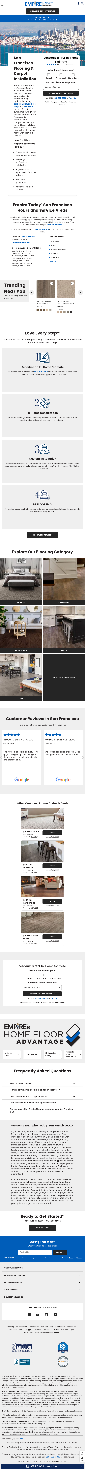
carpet (17, 104)
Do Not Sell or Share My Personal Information (41, 1332)
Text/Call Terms (47, 1327)
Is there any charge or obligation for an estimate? (35, 1089)
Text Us (72, 98)
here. (22, 1438)
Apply (52, 833)
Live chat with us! (21, 242)
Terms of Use (34, 1327)
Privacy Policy (21, 1327)
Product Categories (14, 1275)
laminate (28, 106)
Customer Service (13, 1268)
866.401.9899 (28, 236)
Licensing (10, 1327)
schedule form (42, 229)
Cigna (72, 1329)
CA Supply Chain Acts (51, 1329)
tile (34, 104)
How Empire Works (13, 1297)
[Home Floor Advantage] (42, 1035)
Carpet (48, 78)
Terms (71, 1258)
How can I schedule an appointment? (28, 1096)
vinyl (16, 106)
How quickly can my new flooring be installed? (33, 1102)
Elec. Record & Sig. (16, 1329)
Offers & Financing (13, 1282)
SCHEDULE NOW (42, 1228)
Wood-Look (61, 78)
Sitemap (64, 1329)
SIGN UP (60, 1252)
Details (34, 837)
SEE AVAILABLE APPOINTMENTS (61, 93)
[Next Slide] (80, 292)
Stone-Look (73, 78)
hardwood (26, 104)
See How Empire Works (42, 535)
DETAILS (52, 20)
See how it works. (54, 224)
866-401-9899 (59, 98)
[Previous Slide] (31, 292)
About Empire (11, 1289)
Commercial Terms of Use (65, 1327)
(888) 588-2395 (52, 1457)
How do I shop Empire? (21, 1083)
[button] (82, 3)
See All (53, 262)
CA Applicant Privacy (33, 1329)
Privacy (79, 1258)
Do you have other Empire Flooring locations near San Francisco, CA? (42, 1110)
